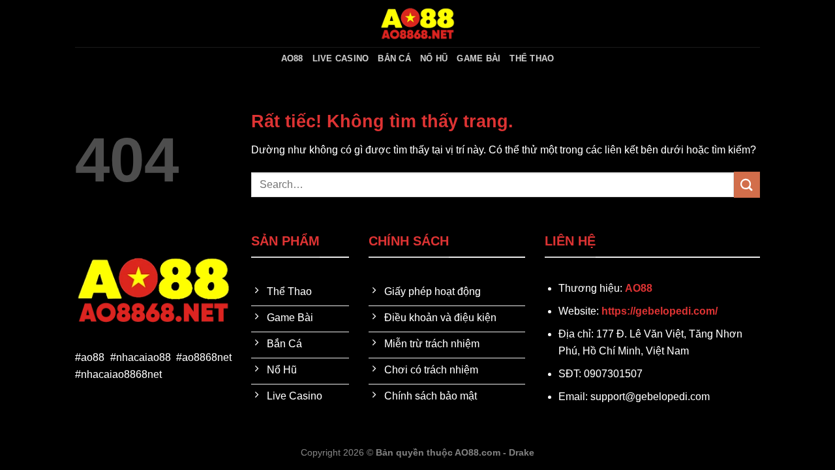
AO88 (292, 58)
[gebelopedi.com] (417, 23)
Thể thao (531, 58)
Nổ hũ (434, 58)
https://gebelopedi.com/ (659, 311)
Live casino (340, 58)
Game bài (478, 58)
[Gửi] (747, 184)
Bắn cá (394, 58)
